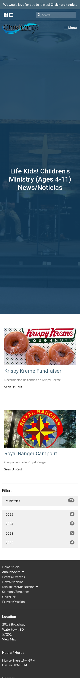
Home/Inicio (11, 567)
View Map (9, 639)
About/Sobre (11, 572)
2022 (39, 543)
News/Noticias (12, 582)
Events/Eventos (13, 577)
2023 (39, 533)
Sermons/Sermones (15, 592)
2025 (39, 514)
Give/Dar (9, 597)
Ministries (39, 501)
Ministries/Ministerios (18, 587)
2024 (39, 524)
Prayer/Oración (13, 602)
